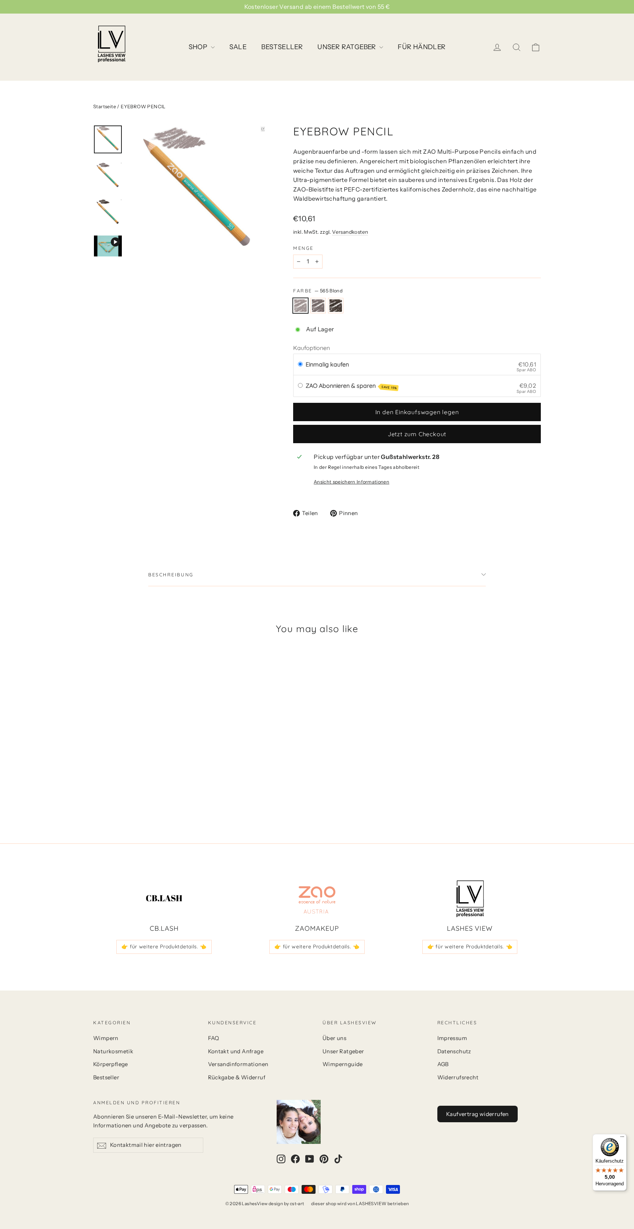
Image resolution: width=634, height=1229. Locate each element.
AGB (443, 1064)
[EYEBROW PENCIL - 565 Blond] (98, 787)
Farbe (318, 290)
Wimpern (106, 1038)
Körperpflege (110, 1064)
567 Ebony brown (335, 305)
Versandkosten (350, 232)
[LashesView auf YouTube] (309, 1158)
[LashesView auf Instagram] (281, 1158)
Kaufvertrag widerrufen (477, 1114)
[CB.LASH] (164, 898)
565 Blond (300, 305)
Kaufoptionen (311, 347)
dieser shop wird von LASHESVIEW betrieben (360, 1203)
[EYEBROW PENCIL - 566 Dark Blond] (107, 787)
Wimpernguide (343, 1064)
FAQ (213, 1038)
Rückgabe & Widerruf (237, 1077)
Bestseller (106, 1077)
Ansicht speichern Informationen (351, 482)
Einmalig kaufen (327, 364)
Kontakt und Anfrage (236, 1051)
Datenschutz (454, 1051)
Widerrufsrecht (458, 1077)
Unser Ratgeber (343, 1051)
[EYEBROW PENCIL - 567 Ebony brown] (116, 787)
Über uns (334, 1038)
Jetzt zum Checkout (417, 434)
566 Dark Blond (318, 305)
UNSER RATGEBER (347, 47)
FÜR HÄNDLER (421, 47)
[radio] (300, 364)
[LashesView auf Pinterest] (324, 1158)
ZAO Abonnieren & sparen (351, 386)
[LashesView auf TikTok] (338, 1158)
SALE (238, 47)
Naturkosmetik (113, 1051)
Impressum (452, 1038)
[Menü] (622, 1138)
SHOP (199, 47)
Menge (303, 248)
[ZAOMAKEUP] (317, 898)
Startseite (104, 106)
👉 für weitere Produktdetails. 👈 (164, 946)
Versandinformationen (238, 1064)
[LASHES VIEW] (470, 898)
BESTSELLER (282, 47)
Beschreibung (171, 574)
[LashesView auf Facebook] (295, 1158)
